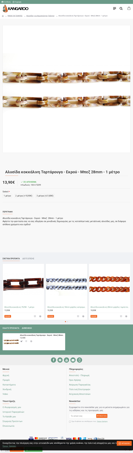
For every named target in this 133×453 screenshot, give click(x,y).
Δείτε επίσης (28, 259)
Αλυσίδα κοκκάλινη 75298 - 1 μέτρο (19, 307)
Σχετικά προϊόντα (11, 259)
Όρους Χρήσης (9, 446)
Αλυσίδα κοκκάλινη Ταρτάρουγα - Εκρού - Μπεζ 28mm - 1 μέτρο (42, 335)
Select (5, 191)
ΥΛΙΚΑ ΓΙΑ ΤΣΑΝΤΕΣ (15, 16)
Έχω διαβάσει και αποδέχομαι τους (90, 421)
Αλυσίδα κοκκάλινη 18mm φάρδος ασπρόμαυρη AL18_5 (67, 307)
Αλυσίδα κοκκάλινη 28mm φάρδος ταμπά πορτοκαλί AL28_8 (110, 307)
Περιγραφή (8, 212)
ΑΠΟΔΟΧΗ (126, 443)
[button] (65, 321)
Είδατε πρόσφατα (11, 328)
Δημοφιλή (27, 328)
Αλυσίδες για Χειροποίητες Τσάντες (40, 16)
